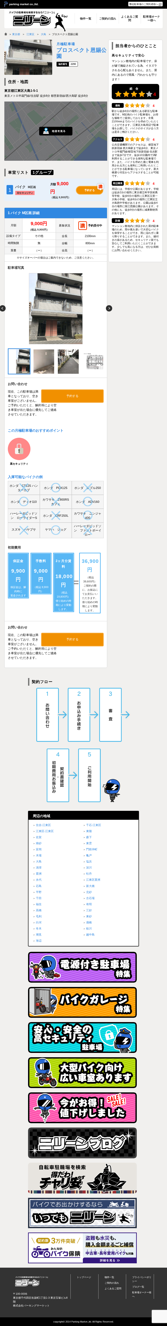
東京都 (16, 34)
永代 (39, 879)
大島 (43, 34)
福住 (39, 904)
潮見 (39, 934)
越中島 (90, 934)
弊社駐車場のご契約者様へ (143, 4)
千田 (39, 898)
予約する (89, 190)
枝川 (89, 928)
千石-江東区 (93, 825)
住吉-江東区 (43, 825)
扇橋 (89, 922)
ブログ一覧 (138, 1286)
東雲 (89, 843)
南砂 (39, 843)
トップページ (84, 1277)
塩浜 (89, 861)
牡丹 (89, 873)
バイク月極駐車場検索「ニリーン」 (31, 1281)
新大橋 (90, 886)
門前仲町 (91, 849)
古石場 (90, 898)
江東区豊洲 (93, 879)
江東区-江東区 (45, 831)
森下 (89, 837)
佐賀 (39, 837)
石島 (39, 886)
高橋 (39, 910)
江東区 (30, 34)
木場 (39, 855)
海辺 (39, 940)
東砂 (89, 916)
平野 (39, 892)
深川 (89, 867)
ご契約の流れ (112, 1283)
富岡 (39, 849)
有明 (89, 904)
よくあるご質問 (113, 1288)
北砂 (89, 892)
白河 (39, 922)
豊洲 (39, 873)
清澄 (39, 867)
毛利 (39, 916)
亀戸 (89, 855)
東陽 (89, 831)
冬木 (39, 928)
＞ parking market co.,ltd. (21, 4)
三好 (89, 910)
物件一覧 (109, 1277)
